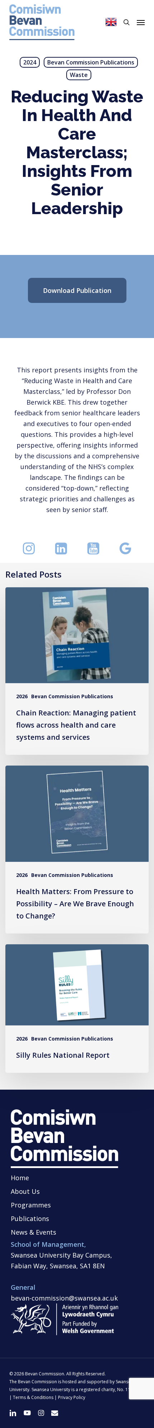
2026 (22, 696)
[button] (141, 22)
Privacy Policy (71, 1397)
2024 (29, 62)
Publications (30, 1218)
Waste (79, 75)
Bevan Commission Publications (90, 62)
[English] (111, 22)
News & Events (33, 1232)
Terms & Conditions (33, 1397)
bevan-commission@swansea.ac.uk (64, 1298)
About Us (25, 1191)
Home (20, 1177)
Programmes (31, 1205)
